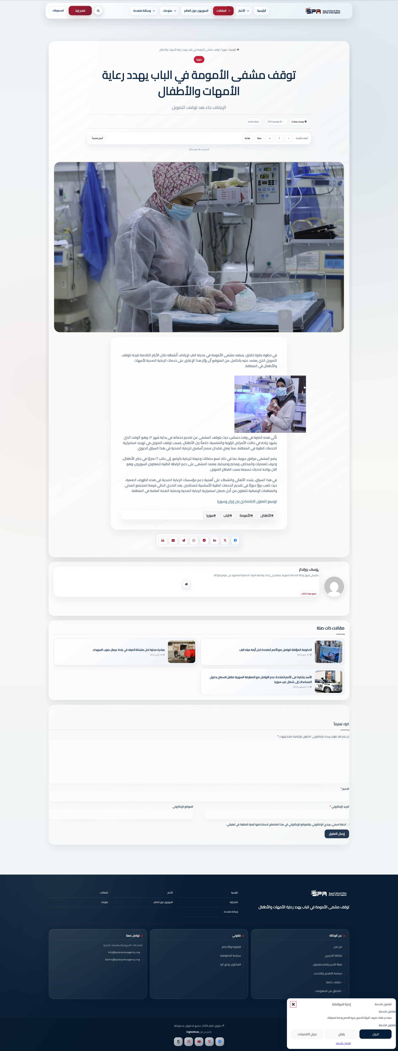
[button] (293, 1004)
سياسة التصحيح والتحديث (328, 973)
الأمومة (245, 515)
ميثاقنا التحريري (333, 955)
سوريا (224, 49)
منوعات (167, 10)
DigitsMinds (192, 1032)
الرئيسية (261, 10)
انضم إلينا (80, 10)
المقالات (221, 10)
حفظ (259, 138)
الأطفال (266, 515)
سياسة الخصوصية (230, 955)
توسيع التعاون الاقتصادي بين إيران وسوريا (247, 501)
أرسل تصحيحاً (97, 138)
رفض (341, 1034)
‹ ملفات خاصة (334, 982)
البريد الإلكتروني (339, 806)
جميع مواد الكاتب (308, 594)
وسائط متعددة (142, 10)
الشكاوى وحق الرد (230, 964)
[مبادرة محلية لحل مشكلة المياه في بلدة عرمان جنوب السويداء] (181, 652)
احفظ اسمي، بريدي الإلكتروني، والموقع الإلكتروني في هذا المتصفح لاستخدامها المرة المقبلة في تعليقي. (286, 824)
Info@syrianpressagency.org (124, 952)
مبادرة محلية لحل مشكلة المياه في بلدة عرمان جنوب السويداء (129, 649)
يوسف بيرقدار (298, 121)
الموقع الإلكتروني (182, 806)
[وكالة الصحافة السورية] (322, 11)
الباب (226, 515)
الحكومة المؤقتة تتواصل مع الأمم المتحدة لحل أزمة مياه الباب (275, 649)
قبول (375, 1034)
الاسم (345, 788)
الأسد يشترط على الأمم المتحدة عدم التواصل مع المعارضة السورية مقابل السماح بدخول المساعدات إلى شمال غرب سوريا (261, 679)
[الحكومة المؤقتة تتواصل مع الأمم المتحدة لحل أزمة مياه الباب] (328, 652)
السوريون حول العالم (196, 10)
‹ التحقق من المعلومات (328, 990)
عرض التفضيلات (307, 1034)
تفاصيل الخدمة (343, 1043)
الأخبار (241, 10)
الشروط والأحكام (231, 946)
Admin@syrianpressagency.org (122, 959)
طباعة (247, 138)
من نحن (338, 946)
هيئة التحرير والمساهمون (327, 964)
